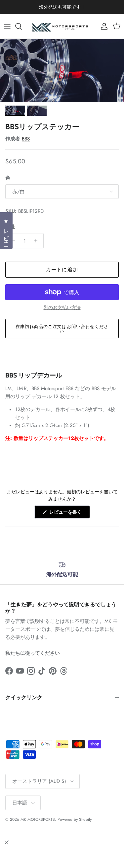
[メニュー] (7, 26)
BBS (26, 138)
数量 (10, 226)
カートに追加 (62, 269)
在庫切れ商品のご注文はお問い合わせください (62, 328)
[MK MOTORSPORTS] (62, 26)
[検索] (22, 26)
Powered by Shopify (75, 819)
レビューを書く (68, 513)
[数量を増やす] (37, 240)
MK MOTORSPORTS (38, 819)
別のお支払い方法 (62, 307)
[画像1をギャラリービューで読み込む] (62, 70)
